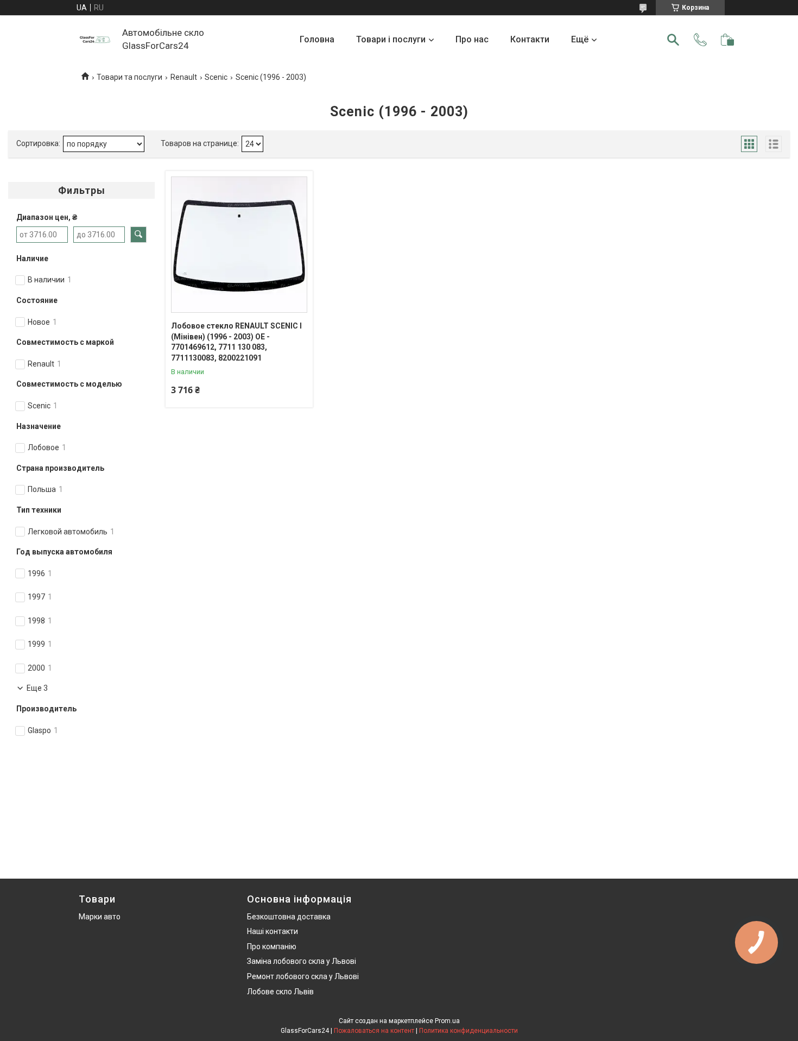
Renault (183, 77)
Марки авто (100, 916)
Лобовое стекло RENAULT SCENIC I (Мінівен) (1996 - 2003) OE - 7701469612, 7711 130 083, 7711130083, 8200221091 (236, 341)
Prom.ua (447, 1021)
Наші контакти (272, 931)
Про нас (472, 39)
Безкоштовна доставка (289, 916)
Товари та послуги (129, 77)
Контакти (529, 39)
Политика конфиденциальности (468, 1030)
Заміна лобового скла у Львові (301, 961)
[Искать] (673, 40)
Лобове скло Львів (280, 991)
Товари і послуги (391, 39)
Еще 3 (37, 688)
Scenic (216, 77)
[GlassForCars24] (95, 40)
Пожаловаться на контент (374, 1030)
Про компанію (271, 946)
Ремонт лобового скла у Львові (303, 976)
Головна (317, 39)
